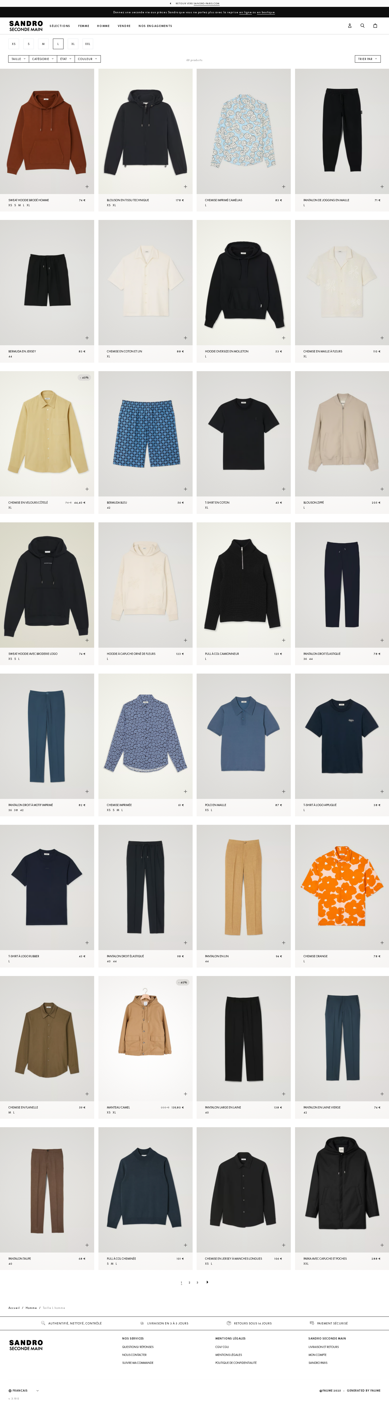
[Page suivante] (207, 1282)
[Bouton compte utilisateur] (350, 25)
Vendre (124, 26)
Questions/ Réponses (137, 1346)
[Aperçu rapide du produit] (87, 187)
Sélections (60, 26)
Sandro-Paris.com (207, 3)
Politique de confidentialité (236, 1362)
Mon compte (318, 1354)
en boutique (266, 12)
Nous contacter (134, 1354)
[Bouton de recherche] (362, 25)
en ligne (245, 12)
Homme (103, 26)
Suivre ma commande (137, 1362)
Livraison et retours (324, 1346)
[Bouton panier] (375, 25)
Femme (83, 26)
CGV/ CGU (222, 1346)
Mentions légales (228, 1354)
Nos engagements (156, 26)
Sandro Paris (318, 1362)
